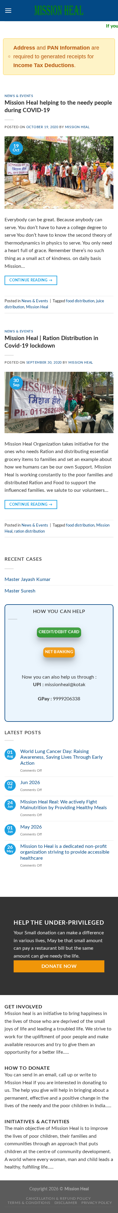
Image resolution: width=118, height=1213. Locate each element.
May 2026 (31, 827)
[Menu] (8, 10)
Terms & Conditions (29, 1203)
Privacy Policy (96, 1203)
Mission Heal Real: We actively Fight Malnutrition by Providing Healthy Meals (63, 804)
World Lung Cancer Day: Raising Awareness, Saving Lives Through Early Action (61, 757)
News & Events (19, 96)
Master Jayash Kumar (28, 579)
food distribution (80, 301)
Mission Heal (77, 127)
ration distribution (29, 531)
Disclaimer (65, 1203)
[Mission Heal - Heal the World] (59, 10)
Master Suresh (20, 591)
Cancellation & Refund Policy (58, 1198)
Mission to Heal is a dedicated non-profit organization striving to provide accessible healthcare (64, 852)
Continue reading (30, 280)
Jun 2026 (30, 782)
